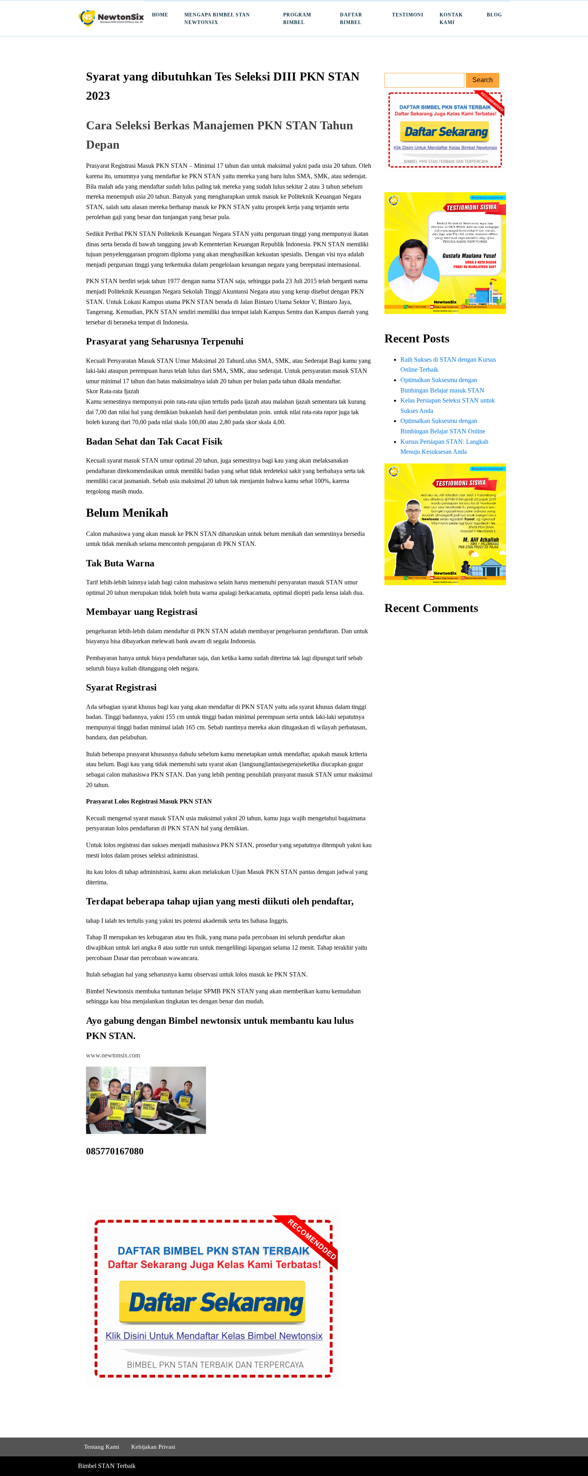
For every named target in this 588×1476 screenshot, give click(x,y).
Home (160, 15)
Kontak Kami (451, 18)
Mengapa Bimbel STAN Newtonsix (217, 18)
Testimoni (408, 15)
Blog (494, 15)
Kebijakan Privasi (153, 1447)
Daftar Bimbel (351, 18)
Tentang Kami (101, 1447)
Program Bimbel (297, 18)
